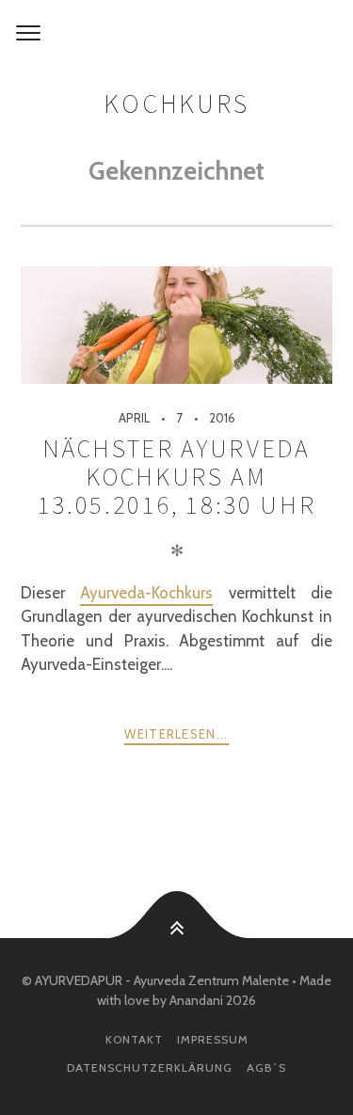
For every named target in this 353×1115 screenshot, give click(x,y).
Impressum (213, 1039)
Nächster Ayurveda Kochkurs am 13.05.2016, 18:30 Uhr (177, 476)
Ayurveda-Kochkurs (146, 592)
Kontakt (134, 1039)
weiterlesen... (176, 733)
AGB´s (266, 1067)
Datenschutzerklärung (150, 1067)
